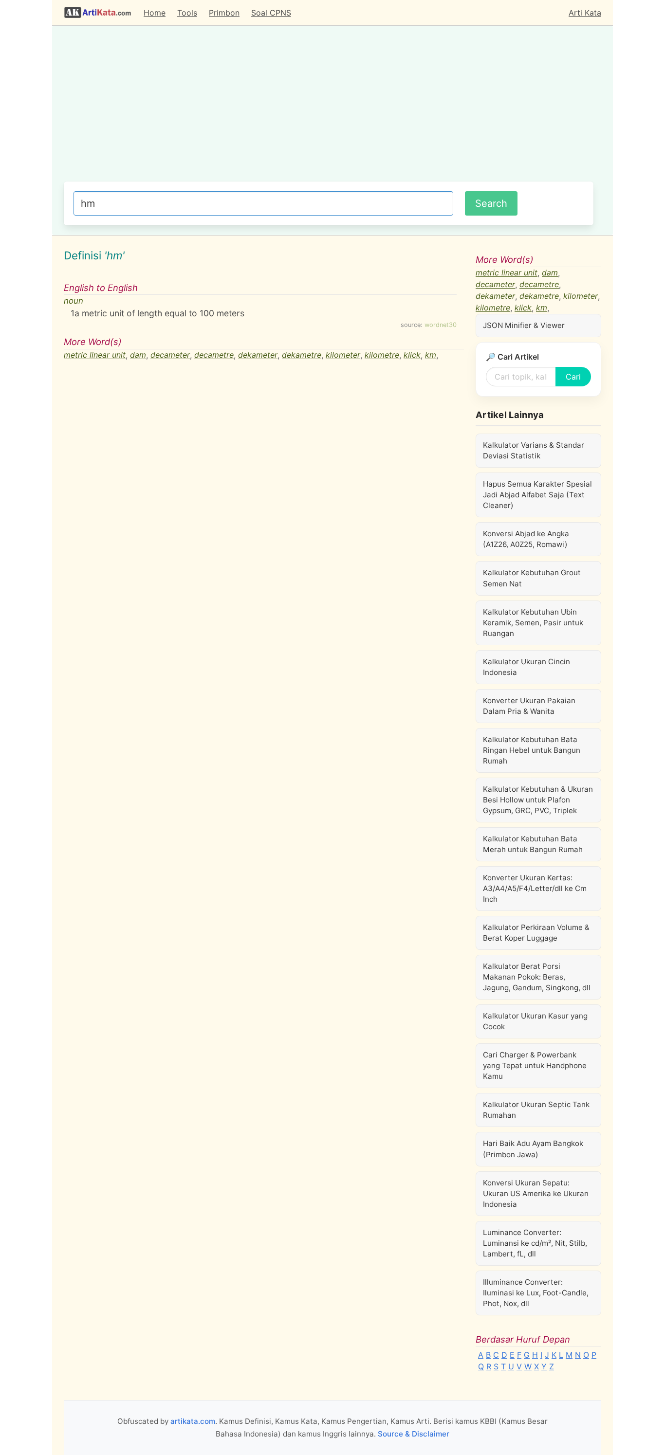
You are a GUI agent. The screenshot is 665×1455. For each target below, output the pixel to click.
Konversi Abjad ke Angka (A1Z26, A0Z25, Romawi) (526, 539)
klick (412, 355)
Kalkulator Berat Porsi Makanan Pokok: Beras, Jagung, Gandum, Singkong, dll (537, 977)
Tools (187, 13)
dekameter (257, 355)
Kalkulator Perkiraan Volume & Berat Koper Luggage (536, 933)
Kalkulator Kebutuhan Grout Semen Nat (532, 578)
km (430, 355)
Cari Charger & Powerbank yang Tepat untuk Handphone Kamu (535, 1065)
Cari (573, 377)
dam (138, 355)
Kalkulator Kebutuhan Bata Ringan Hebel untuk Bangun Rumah (531, 750)
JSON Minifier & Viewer (524, 325)
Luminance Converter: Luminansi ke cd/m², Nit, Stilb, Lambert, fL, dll (535, 1243)
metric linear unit (95, 355)
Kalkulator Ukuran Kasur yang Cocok (535, 1021)
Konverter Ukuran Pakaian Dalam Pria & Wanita (529, 706)
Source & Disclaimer (413, 1433)
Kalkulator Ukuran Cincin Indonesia (526, 667)
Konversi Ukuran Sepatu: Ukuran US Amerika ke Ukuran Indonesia (536, 1193)
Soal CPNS (271, 13)
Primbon (224, 13)
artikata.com (192, 1421)
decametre (214, 355)
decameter (170, 355)
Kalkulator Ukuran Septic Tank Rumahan (536, 1110)
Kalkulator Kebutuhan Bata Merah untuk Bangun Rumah (533, 844)
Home (155, 13)
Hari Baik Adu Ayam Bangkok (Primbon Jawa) (533, 1149)
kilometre (382, 355)
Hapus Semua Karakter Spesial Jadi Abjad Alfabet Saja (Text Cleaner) (537, 494)
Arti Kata (585, 13)
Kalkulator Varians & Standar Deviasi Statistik (533, 450)
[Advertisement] (328, 108)
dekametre (301, 355)
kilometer (343, 355)
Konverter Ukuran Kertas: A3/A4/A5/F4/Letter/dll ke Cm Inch (535, 888)
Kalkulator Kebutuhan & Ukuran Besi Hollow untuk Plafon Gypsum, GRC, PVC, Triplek (538, 799)
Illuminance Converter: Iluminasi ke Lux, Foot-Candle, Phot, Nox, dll (536, 1292)
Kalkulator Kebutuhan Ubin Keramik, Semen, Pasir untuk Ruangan (533, 622)
